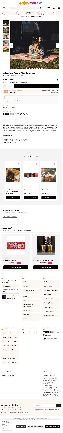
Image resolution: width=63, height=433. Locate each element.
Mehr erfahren (54, 92)
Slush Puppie (48, 286)
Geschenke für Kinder (9, 354)
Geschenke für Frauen (9, 345)
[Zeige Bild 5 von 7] (37, 68)
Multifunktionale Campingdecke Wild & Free (13, 190)
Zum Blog (5, 302)
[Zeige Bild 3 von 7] (32, 68)
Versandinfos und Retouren (28, 291)
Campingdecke (28, 190)
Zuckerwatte (47, 282)
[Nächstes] (57, 45)
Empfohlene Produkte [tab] (31, 156)
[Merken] (18, 164)
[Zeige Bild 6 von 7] (39, 68)
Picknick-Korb (45, 190)
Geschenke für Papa (9, 358)
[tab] (7, 120)
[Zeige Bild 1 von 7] (27, 68)
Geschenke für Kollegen (10, 337)
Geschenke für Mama (9, 349)
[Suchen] (40, 8)
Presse (25, 319)
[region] (31, 45)
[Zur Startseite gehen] (31, 3)
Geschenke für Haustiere (10, 341)
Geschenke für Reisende (10, 333)
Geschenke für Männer (9, 362)
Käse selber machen (50, 294)
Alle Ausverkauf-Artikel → (24, 230)
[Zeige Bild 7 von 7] (42, 68)
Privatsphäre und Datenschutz (28, 305)
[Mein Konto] (54, 8)
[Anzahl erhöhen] (11, 86)
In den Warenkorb (36, 86)
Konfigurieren (21, 426)
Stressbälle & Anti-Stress (51, 290)
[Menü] (4, 8)
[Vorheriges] (11, 45)
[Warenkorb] (58, 8)
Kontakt (25, 286)
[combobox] (24, 8)
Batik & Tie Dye (48, 298)
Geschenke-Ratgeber (8, 328)
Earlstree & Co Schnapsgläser (43, 260)
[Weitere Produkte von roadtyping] (57, 80)
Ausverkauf (7, 228)
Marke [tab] (15, 120)
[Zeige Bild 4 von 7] (34, 68)
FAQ (24, 282)
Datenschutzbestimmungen (50, 409)
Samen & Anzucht (49, 311)
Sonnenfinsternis (49, 315)
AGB (24, 300)
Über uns (26, 314)
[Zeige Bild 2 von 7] (29, 68)
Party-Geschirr (48, 307)
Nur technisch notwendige (35, 426)
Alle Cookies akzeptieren (52, 426)
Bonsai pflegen (48, 303)
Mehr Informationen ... (7, 430)
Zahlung (25, 296)
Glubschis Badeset (9, 260)
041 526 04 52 (6, 286)
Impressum (26, 310)
